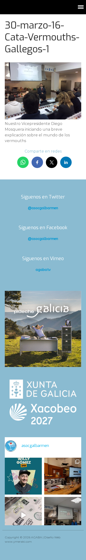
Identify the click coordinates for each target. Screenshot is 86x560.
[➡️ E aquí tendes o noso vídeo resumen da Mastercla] (23, 515)
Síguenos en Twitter (43, 197)
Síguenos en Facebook (43, 227)
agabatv (43, 270)
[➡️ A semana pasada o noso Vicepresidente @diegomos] (62, 476)
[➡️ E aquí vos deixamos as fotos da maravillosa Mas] (62, 515)
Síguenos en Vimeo (43, 258)
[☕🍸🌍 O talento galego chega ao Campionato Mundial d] (23, 476)
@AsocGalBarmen (43, 208)
